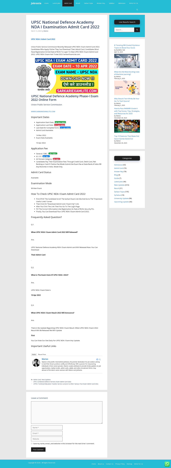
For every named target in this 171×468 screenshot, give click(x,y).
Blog (116, 175)
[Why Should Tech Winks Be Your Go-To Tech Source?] (127, 88)
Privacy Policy (120, 464)
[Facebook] (97, 359)
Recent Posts (42, 354)
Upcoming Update (121, 202)
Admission (121, 3)
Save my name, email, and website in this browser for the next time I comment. (63, 443)
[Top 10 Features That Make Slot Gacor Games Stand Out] (127, 126)
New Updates (46, 380)
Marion (45, 359)
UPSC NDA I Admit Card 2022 (43, 39)
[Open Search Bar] (137, 9)
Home (46, 3)
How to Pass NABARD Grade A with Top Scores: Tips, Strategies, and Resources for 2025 (127, 111)
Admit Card (68, 3)
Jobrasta (36, 3)
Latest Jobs (56, 3)
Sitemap (129, 464)
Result (78, 3)
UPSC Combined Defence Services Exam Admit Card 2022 (52, 382)
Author (34, 354)
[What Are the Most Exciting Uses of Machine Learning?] (127, 61)
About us (101, 464)
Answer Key (101, 3)
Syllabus (111, 3)
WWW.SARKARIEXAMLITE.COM (43, 111)
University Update (121, 198)
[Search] (137, 29)
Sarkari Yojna (88, 3)
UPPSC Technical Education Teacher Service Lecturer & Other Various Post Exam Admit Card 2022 (65, 384)
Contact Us (109, 464)
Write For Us (133, 3)
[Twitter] (100, 359)
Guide (116, 178)
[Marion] (36, 366)
